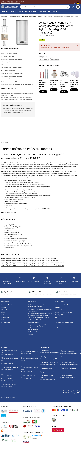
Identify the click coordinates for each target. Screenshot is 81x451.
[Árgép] (27, 441)
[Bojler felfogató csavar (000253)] (44, 74)
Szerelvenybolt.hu (11, 398)
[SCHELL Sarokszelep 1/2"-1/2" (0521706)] (65, 74)
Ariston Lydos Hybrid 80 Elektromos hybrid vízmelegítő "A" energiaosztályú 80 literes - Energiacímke (30, 264)
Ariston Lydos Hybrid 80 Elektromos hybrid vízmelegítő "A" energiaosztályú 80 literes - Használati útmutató (32, 262)
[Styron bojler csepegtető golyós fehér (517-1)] (75, 74)
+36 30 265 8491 (14, 1)
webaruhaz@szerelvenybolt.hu (68, 294)
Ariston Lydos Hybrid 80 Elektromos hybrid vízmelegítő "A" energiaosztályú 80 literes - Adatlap (28, 258)
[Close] (77, 45)
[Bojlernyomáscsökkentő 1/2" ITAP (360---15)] (54, 74)
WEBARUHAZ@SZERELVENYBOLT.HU (12, 3)
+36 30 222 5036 (47, 294)
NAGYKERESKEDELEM (68, 1)
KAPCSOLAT (77, 1)
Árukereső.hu (34, 438)
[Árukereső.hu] (27, 437)
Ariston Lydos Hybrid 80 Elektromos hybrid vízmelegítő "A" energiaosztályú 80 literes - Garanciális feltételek (32, 266)
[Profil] (73, 7)
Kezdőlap (4, 16)
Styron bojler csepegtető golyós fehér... (74, 82)
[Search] (68, 7)
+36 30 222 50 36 (54, 60)
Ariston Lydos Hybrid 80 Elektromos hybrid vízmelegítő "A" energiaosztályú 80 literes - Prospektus (29, 260)
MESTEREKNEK (59, 1)
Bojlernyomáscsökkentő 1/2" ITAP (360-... (54, 82)
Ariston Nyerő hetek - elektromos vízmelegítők (22, 16)
